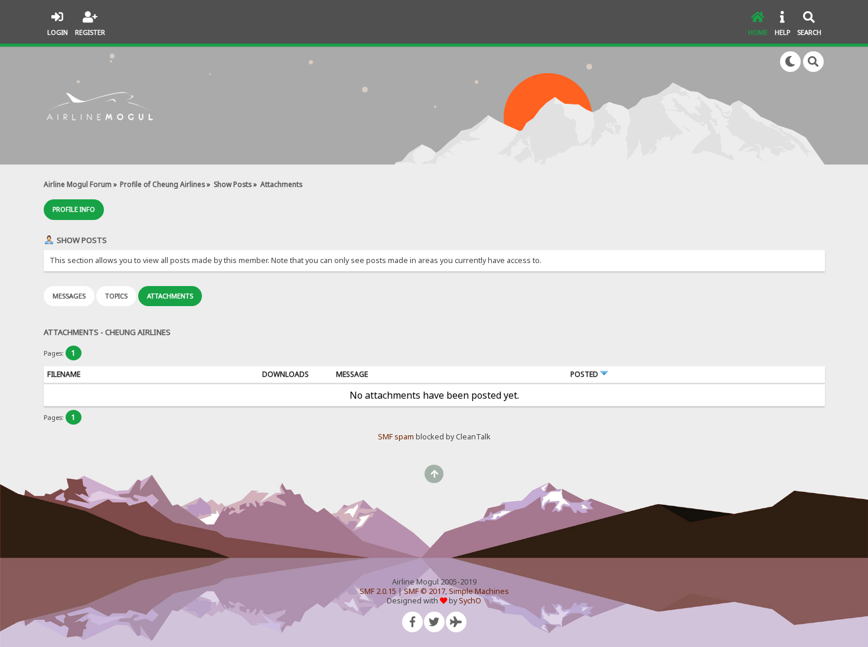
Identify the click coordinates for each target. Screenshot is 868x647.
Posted (585, 374)
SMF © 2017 (424, 591)
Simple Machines (479, 591)
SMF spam (396, 437)
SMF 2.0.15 (378, 591)
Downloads (285, 374)
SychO (470, 601)
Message (352, 374)
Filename (63, 374)
